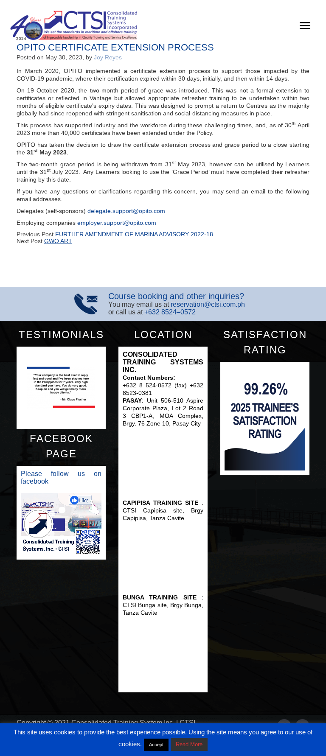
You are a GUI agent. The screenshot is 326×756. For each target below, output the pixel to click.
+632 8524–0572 (170, 312)
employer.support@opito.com (116, 222)
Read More (189, 744)
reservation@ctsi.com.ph (208, 304)
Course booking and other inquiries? (176, 296)
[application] (61, 524)
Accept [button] (156, 744)
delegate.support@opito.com (126, 210)
